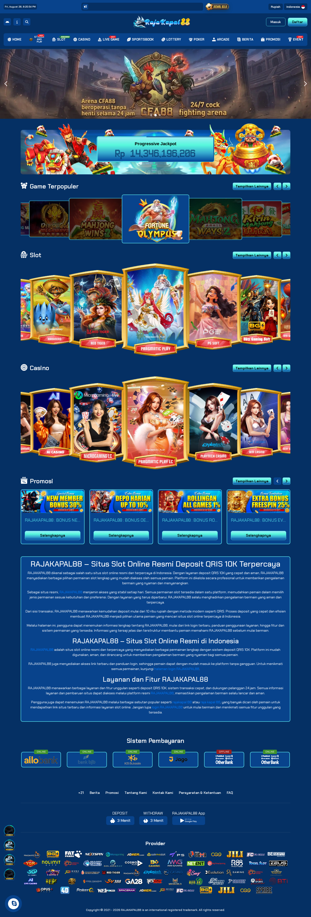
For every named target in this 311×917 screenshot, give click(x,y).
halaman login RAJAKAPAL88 (176, 669)
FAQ (230, 792)
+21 (81, 792)
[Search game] (26, 21)
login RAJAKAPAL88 (167, 707)
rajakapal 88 (182, 702)
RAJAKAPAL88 (71, 592)
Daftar (297, 22)
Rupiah (275, 7)
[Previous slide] (277, 186)
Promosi (112, 792)
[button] (305, 83)
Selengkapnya (52, 535)
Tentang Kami (135, 792)
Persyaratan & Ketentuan (200, 792)
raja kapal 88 (210, 702)
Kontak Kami (163, 792)
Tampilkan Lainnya (251, 186)
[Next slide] (286, 186)
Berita (95, 792)
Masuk (275, 22)
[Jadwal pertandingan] (217, 6)
